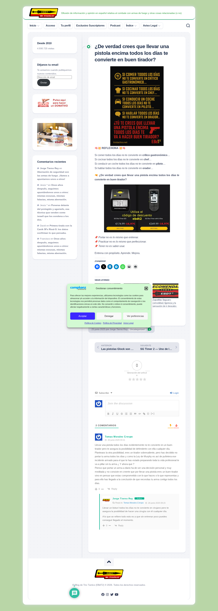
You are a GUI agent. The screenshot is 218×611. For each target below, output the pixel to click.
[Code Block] (139, 414)
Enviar (44, 82)
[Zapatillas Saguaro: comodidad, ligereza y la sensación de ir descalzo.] (165, 290)
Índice (129, 25)
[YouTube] (116, 594)
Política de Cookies (93, 323)
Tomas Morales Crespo (134, 503)
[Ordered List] (126, 414)
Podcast (115, 25)
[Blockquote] (135, 414)
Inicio (33, 25)
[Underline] (117, 414)
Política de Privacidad (112, 323)
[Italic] (113, 414)
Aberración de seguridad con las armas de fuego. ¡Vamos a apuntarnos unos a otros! (53, 175)
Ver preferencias (135, 316)
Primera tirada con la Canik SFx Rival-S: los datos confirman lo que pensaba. (54, 229)
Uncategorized (137, 329)
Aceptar (83, 316)
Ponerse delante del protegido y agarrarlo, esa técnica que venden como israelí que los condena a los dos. (53, 212)
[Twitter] (111, 594)
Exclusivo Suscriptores (90, 25)
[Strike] (122, 414)
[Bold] (108, 414)
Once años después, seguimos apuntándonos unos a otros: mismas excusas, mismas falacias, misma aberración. (53, 192)
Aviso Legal (128, 323)
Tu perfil (66, 25)
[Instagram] (107, 594)
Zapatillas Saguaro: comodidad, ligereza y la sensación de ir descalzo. (165, 302)
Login (176, 393)
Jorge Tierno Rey (119, 329)
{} (148, 413)
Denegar (109, 316)
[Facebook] (103, 594)
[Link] (144, 414)
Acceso (50, 25)
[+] (152, 413)
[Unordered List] (130, 414)
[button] (146, 288)
